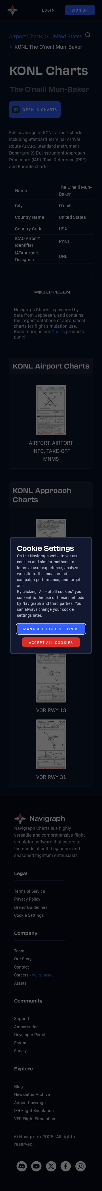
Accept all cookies (51, 642)
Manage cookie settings (50, 628)
